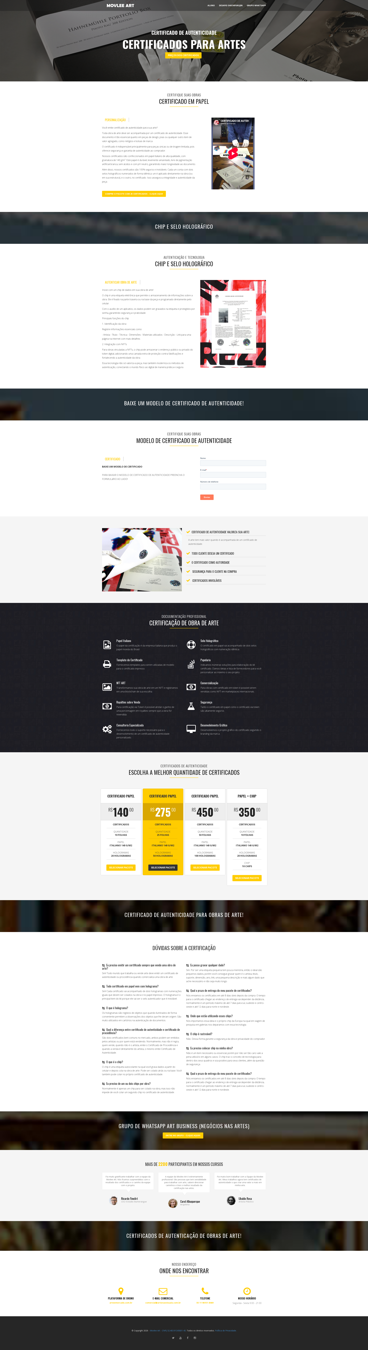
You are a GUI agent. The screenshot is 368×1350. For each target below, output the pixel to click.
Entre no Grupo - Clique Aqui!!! (183, 1135)
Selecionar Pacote (121, 867)
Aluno (211, 5)
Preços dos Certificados (183, 55)
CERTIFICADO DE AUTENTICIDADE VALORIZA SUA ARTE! (220, 532)
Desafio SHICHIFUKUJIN (231, 5)
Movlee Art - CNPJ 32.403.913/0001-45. (168, 1330)
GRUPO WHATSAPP (256, 5)
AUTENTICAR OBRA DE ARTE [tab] (121, 282)
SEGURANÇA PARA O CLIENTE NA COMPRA (214, 571)
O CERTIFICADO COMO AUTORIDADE (211, 562)
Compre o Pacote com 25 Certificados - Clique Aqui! (134, 193)
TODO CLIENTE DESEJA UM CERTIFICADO (213, 553)
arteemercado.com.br (121, 1302)
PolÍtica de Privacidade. (225, 1330)
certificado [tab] (112, 459)
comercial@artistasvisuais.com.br (163, 1302)
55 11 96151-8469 (205, 1302)
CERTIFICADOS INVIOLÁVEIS (207, 580)
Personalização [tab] (115, 120)
